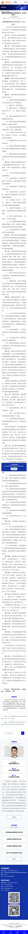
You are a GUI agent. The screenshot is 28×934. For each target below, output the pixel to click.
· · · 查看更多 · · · (14, 817)
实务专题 (10, 932)
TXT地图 (16, 927)
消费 (13, 691)
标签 (7, 689)
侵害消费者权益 (15, 689)
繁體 (15, 2)
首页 (4, 11)
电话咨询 (24, 932)
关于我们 (3, 932)
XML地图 (12, 927)
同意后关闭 (14, 468)
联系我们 (17, 932)
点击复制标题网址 (15, 16)
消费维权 (8, 691)
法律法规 (8, 11)
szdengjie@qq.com (8, 888)
